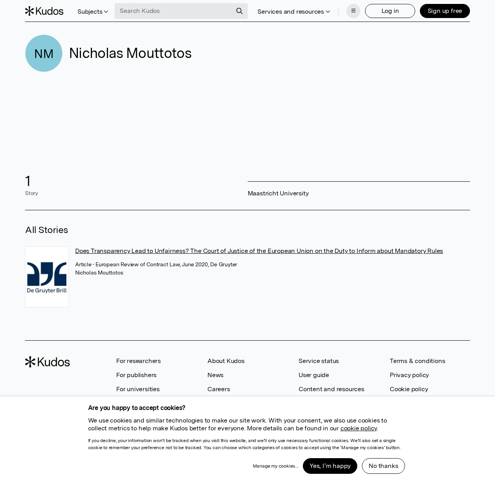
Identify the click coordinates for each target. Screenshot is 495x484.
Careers (218, 389)
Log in (390, 10)
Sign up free (445, 10)
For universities (138, 389)
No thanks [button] (383, 466)
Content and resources (331, 389)
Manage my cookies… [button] (275, 466)
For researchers (138, 361)
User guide (314, 375)
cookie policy (358, 428)
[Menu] (353, 11)
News (215, 375)
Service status (319, 361)
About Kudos (226, 361)
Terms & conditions (417, 361)
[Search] (239, 11)
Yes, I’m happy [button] (330, 466)
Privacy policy (409, 375)
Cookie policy (409, 389)
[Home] (44, 11)
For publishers (136, 375)
